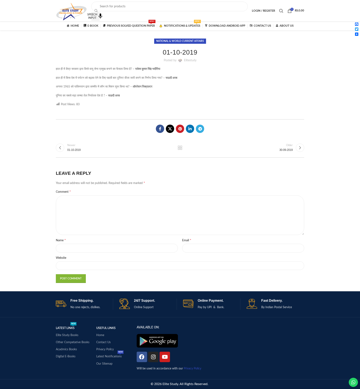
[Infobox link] (84, 304)
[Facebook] (142, 357)
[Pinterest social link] (180, 129)
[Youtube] (165, 357)
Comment (63, 191)
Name (61, 240)
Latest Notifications (109, 355)
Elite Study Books (67, 335)
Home (100, 335)
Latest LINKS (66, 327)
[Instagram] (153, 357)
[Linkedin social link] (190, 129)
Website (61, 257)
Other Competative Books (72, 342)
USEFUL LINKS (106, 328)
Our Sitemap (104, 363)
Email (186, 240)
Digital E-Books (65, 356)
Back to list (180, 148)
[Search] (281, 11)
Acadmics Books (66, 349)
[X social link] (170, 129)
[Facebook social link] (160, 129)
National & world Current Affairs (180, 41)
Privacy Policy (105, 349)
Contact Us (103, 342)
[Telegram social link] (200, 129)
